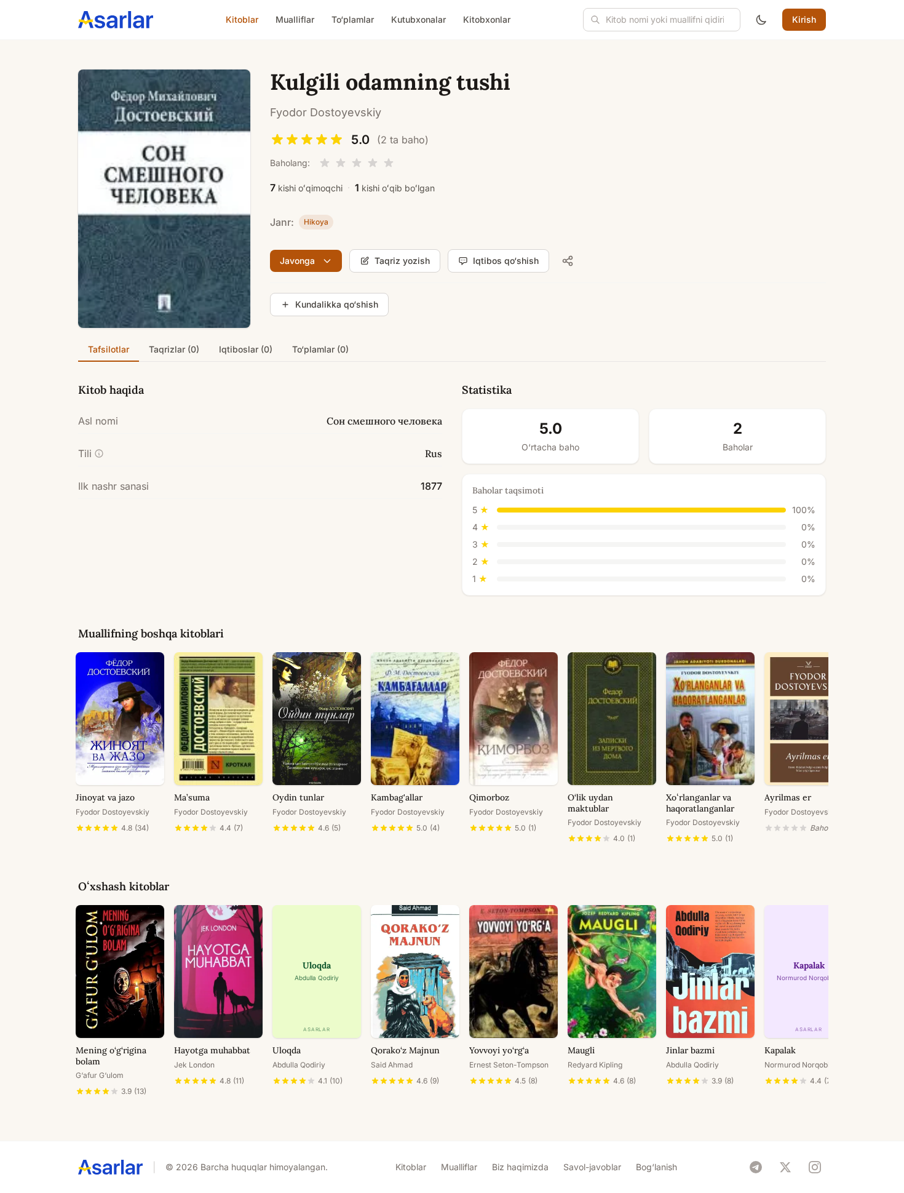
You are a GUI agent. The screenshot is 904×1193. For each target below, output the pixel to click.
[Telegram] (756, 1167)
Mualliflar (295, 19)
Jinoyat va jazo (105, 797)
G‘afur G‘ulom (100, 1075)
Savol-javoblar (592, 1167)
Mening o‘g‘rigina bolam (111, 1056)
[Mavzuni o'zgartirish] (761, 20)
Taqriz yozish (402, 260)
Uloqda (286, 1050)
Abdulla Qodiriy (298, 1064)
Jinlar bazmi (690, 1050)
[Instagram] (815, 1167)
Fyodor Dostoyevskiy (325, 112)
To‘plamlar (352, 19)
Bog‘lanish (656, 1167)
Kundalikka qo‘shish (336, 304)
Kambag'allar (396, 797)
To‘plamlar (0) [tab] (320, 349)
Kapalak (780, 1050)
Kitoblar (242, 19)
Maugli (581, 1050)
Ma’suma (192, 797)
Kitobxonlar (486, 19)
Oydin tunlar (298, 797)
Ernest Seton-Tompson (509, 1064)
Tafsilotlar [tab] (108, 349)
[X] (785, 1167)
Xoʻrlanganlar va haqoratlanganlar (700, 803)
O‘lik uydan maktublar (590, 803)
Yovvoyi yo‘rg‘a (499, 1050)
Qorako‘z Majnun (405, 1050)
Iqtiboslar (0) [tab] (245, 349)
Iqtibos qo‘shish (506, 260)
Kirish (804, 19)
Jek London (194, 1064)
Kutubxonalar (418, 19)
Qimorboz (489, 797)
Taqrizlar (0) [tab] (174, 349)
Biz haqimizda (520, 1167)
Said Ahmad (392, 1064)
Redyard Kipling (595, 1064)
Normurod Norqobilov (802, 1064)
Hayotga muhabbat (212, 1050)
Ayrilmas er (787, 797)
